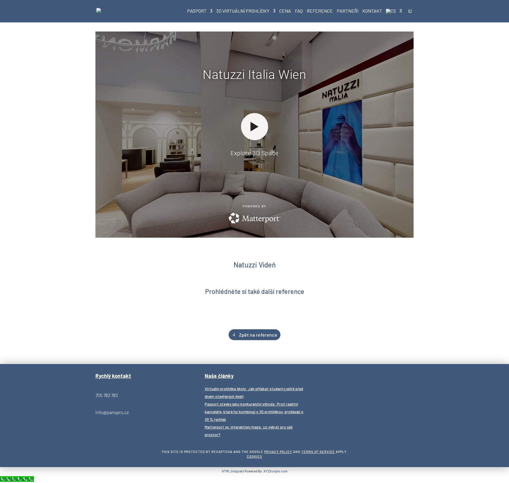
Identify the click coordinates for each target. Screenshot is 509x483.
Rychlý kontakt (113, 376)
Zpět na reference (258, 335)
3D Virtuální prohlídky (243, 11)
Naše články (219, 376)
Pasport (196, 11)
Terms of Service (318, 452)
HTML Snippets (233, 471)
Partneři (347, 11)
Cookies (254, 456)
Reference (320, 11)
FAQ (299, 11)
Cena (285, 11)
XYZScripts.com (275, 471)
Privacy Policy (278, 452)
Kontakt (372, 11)
